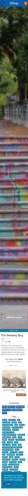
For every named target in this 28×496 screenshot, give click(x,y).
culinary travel (6, 444)
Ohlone (5, 464)
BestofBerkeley (6, 437)
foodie (20, 452)
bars (20, 422)
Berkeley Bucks (6, 429)
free (4, 454)
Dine (20, 444)
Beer (16, 424)
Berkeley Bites (6, 427)
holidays (5, 457)
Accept (8, 484)
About (13, 409)
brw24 (20, 437)
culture (14, 444)
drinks (17, 449)
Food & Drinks (20, 406)
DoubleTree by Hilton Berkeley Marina (12, 447)
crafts (16, 442)
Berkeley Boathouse (17, 427)
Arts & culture (6, 422)
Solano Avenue (13, 469)
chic (4, 442)
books (14, 437)
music (20, 462)
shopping (5, 469)
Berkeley (22, 424)
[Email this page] (9, 341)
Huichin (17, 457)
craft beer (10, 442)
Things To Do (11, 406)
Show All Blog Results (14, 361)
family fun (5, 452)
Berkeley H (15, 429)
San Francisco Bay (7, 467)
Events (4, 406)
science (16, 467)
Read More (21, 394)
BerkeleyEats (21, 434)
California (11, 439)
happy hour (19, 454)
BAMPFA (14, 422)
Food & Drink (13, 452)
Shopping (19, 409)
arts (19, 419)
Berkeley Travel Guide (8, 432)
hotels (11, 457)
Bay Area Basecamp (7, 424)
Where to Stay (6, 409)
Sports (4, 412)
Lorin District (13, 462)
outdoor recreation (14, 464)
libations (22, 459)
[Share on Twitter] (6, 341)
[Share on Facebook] (2, 341)
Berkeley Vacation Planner (9, 434)
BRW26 (4, 439)
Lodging (5, 462)
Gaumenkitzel (10, 454)
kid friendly (15, 459)
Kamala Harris (6, 459)
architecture (12, 419)
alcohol (5, 419)
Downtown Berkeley (8, 449)
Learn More (18, 480)
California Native (20, 439)
